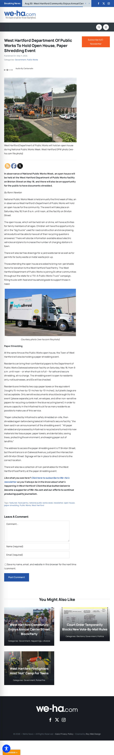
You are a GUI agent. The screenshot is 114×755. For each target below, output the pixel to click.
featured (13, 503)
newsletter (58, 503)
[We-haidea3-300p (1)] (20, 11)
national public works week (41, 503)
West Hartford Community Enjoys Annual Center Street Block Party (29, 629)
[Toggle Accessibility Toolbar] (6, 748)
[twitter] (104, 3)
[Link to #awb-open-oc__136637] (99, 27)
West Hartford (38, 505)
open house (69, 503)
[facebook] (98, 3)
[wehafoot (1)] (57, 705)
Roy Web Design (93, 734)
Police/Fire (40, 680)
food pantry (23, 503)
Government (20, 59)
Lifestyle (46, 641)
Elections (81, 636)
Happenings (36, 641)
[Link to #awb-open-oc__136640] (106, 27)
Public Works (32, 59)
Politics (100, 636)
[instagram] (109, 3)
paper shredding (11, 505)
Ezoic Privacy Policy (64, 734)
